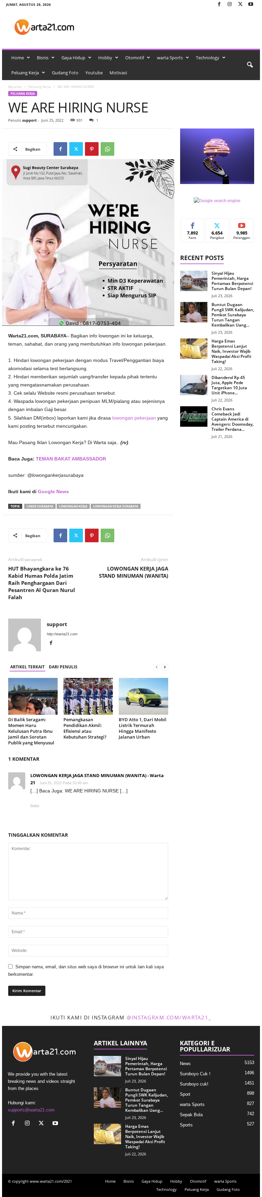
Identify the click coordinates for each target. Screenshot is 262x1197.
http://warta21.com (62, 634)
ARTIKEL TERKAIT (27, 667)
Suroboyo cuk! (194, 1084)
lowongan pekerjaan (134, 418)
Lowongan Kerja (73, 506)
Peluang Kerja (25, 73)
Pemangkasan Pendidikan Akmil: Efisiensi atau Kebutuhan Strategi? (85, 728)
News (185, 1063)
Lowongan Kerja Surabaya (115, 506)
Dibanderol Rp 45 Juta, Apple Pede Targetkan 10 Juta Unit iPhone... (229, 385)
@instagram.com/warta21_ (169, 1017)
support (29, 120)
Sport (185, 1094)
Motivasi (118, 73)
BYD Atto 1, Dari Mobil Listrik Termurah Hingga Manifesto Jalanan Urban (142, 728)
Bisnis (42, 58)
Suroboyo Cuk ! (195, 1073)
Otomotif (134, 58)
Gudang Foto (65, 73)
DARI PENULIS (63, 667)
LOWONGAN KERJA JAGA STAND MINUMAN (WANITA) (133, 572)
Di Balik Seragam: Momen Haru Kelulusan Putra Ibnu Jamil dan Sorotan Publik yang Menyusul (31, 731)
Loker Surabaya (40, 506)
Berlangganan (242, 226)
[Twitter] (240, 4)
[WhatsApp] (107, 149)
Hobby (105, 58)
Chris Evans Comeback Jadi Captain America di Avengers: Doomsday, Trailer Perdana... (232, 419)
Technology (207, 58)
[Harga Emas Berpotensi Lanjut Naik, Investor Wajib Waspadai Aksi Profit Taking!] (193, 348)
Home (17, 58)
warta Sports (170, 58)
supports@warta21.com (31, 1109)
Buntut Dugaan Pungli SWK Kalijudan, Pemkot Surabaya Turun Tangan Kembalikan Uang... (233, 315)
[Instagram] (229, 4)
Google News (53, 491)
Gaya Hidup (73, 58)
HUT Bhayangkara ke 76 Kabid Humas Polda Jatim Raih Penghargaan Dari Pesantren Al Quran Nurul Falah (41, 583)
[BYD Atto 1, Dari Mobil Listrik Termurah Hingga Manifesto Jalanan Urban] (143, 696)
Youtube (94, 73)
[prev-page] (156, 667)
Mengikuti (217, 223)
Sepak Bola (191, 1114)
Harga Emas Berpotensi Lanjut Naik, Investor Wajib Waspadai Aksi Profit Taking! (231, 351)
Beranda (15, 86)
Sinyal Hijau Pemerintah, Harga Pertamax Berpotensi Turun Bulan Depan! (232, 280)
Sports (186, 1124)
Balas (35, 806)
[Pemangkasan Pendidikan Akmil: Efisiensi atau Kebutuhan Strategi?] (88, 696)
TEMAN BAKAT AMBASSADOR (71, 458)
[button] (249, 65)
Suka (193, 223)
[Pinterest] (92, 149)
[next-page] (164, 667)
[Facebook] (219, 4)
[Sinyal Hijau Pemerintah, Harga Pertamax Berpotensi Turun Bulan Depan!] (193, 281)
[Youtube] (251, 4)
